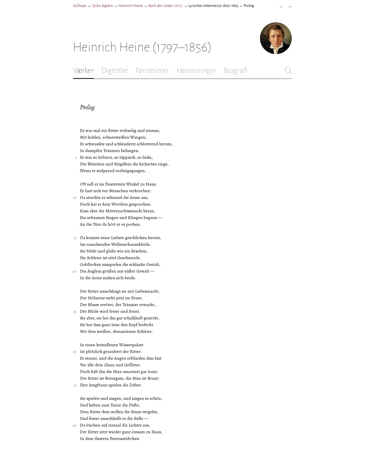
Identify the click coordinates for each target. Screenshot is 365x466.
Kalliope (79, 6)
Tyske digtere (102, 6)
